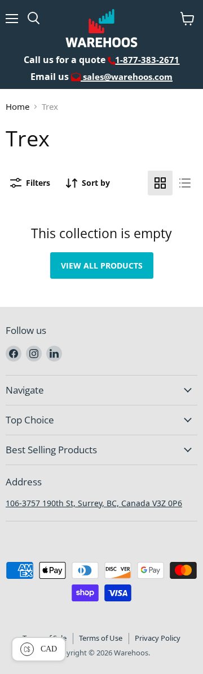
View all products (102, 265)
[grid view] (160, 183)
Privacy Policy (157, 638)
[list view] (185, 183)
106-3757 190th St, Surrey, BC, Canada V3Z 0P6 (94, 503)
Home (17, 106)
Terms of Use (100, 638)
